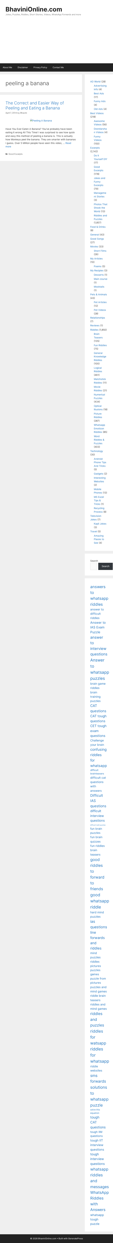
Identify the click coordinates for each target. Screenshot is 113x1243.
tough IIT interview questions (97, 1145)
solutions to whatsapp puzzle (99, 1096)
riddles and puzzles (97, 1019)
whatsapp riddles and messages (99, 1178)
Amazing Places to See (99, 539)
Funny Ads (100, 101)
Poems (97, 266)
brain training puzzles (95, 697)
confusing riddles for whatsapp (98, 757)
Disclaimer (23, 67)
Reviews (94, 325)
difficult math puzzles (98, 825)
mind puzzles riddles (95, 957)
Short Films (100, 250)
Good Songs (97, 238)
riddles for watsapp (98, 1037)
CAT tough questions (98, 718)
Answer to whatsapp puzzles (99, 669)
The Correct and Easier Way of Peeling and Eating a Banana (35, 105)
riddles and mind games (98, 1006)
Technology (96, 451)
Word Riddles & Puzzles (99, 440)
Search (94, 560)
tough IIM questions (96, 1134)
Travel (93, 531)
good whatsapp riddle (99, 900)
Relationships (97, 317)
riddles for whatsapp (99, 1055)
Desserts (99, 274)
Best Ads (99, 93)
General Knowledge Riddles (100, 357)
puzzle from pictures (98, 980)
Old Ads (98, 109)
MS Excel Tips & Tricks (99, 500)
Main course (100, 279)
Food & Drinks (98, 226)
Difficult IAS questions (98, 800)
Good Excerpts (16, 154)
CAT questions (98, 708)
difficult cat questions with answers (98, 784)
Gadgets (98, 473)
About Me (7, 67)
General (94, 234)
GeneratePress (75, 1238)
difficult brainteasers (97, 772)
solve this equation (95, 1111)
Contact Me (58, 67)
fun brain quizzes (96, 839)
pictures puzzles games (95, 970)
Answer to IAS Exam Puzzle (98, 627)
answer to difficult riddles (97, 614)
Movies (94, 246)
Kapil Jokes (100, 523)
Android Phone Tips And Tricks (100, 462)
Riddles (94, 329)
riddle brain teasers (98, 998)
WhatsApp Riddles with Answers (99, 1201)
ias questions (98, 924)
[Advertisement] (56, 42)
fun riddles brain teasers (97, 850)
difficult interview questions (97, 815)
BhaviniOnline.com (34, 9)
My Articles (96, 258)
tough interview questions (97, 1159)
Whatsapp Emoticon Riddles (99, 428)
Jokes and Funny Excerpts (99, 182)
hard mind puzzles (97, 914)
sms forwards (98, 1078)
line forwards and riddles (97, 940)
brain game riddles (98, 686)
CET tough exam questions (98, 731)
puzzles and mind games (98, 989)
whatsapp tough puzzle (97, 1219)
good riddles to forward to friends (97, 874)
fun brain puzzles (96, 831)
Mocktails (99, 286)
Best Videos (97, 113)
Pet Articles (100, 302)
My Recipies (96, 270)
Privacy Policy (40, 67)
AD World (95, 81)
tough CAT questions (98, 1122)
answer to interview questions (98, 646)
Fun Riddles (100, 345)
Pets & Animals (98, 294)
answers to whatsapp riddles (99, 595)
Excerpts (95, 147)
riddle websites (96, 1068)
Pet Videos (100, 310)
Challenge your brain (97, 742)
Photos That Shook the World (100, 208)
